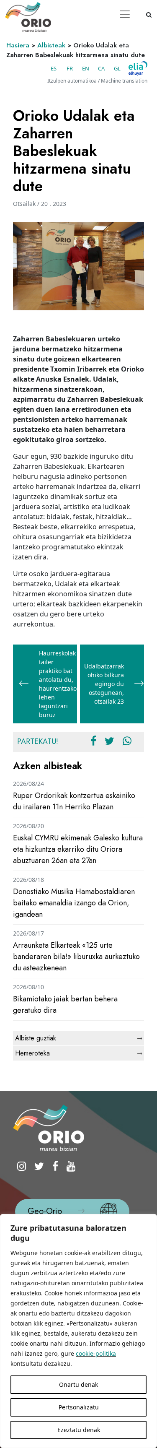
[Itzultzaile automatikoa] (138, 68)
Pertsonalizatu (79, 1407)
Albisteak (51, 45)
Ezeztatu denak (78, 1430)
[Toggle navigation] (124, 14)
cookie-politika (96, 1353)
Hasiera (17, 45)
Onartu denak (78, 1384)
